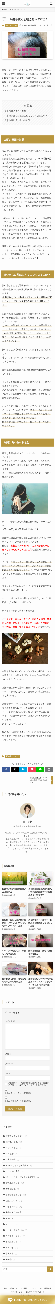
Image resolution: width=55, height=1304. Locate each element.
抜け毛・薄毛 (14, 1142)
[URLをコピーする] (49, 769)
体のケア (11, 1218)
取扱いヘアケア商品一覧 (35, 1292)
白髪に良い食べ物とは (19, 120)
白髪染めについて (16, 1195)
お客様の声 (12, 1159)
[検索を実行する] (50, 1269)
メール (9, 1064)
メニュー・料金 (22, 1288)
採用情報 (47, 1288)
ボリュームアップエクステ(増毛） (23, 1177)
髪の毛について (11, 25)
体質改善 (11, 1154)
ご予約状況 (12, 1189)
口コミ (40, 1288)
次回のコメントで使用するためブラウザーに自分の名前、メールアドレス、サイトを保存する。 (28, 1084)
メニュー (12, 1224)
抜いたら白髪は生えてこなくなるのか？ (28, 115)
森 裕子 (27, 821)
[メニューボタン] (3, 3)
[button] (6, 769)
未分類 (10, 1259)
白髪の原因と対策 (17, 111)
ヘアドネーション (15, 1236)
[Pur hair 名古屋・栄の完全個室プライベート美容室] (27, 3)
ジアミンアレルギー (16, 1136)
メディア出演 (13, 1148)
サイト (8, 1073)
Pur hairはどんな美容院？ (19, 1165)
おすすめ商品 (14, 1206)
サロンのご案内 (15, 1171)
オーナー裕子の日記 (16, 1230)
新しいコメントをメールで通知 (18, 1093)
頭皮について (14, 1201)
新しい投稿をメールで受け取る (18, 1101)
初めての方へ (9, 1288)
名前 (8, 1054)
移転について (13, 1242)
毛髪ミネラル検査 (15, 1212)
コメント (10, 1021)
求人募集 (11, 1253)
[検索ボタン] (51, 3)
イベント (12, 1248)
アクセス (32, 1288)
